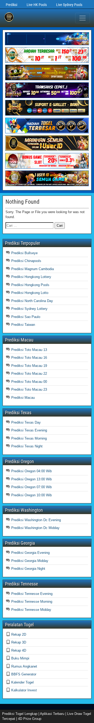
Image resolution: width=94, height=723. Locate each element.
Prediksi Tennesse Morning (31, 602)
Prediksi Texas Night (27, 446)
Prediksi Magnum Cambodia (32, 269)
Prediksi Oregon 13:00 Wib (31, 479)
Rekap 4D (18, 650)
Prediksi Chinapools (26, 261)
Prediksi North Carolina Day (32, 301)
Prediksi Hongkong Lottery (31, 277)
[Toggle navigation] (82, 18)
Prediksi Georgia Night (28, 569)
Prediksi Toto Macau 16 (29, 358)
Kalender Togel (22, 682)
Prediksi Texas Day (26, 422)
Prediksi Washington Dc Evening (36, 520)
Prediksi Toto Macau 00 (29, 382)
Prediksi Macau (23, 398)
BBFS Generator (23, 674)
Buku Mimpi (20, 658)
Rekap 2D (18, 634)
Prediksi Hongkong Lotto (29, 293)
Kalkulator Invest (24, 690)
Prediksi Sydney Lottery (29, 309)
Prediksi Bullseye (24, 253)
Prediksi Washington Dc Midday (35, 528)
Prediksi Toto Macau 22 (29, 373)
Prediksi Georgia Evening (30, 553)
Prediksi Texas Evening (29, 430)
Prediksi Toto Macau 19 (29, 366)
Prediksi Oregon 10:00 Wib (31, 495)
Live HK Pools (37, 5)
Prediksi (11, 5)
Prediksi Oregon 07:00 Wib (31, 487)
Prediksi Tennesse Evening (31, 594)
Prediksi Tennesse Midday (31, 610)
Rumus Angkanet (24, 666)
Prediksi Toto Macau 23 (29, 389)
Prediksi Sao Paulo (25, 317)
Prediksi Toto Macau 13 (29, 350)
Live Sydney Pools (69, 5)
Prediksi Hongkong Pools (30, 285)
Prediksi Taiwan (23, 325)
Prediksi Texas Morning (29, 438)
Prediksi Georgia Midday (29, 561)
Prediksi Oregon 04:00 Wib (31, 471)
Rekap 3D (18, 642)
